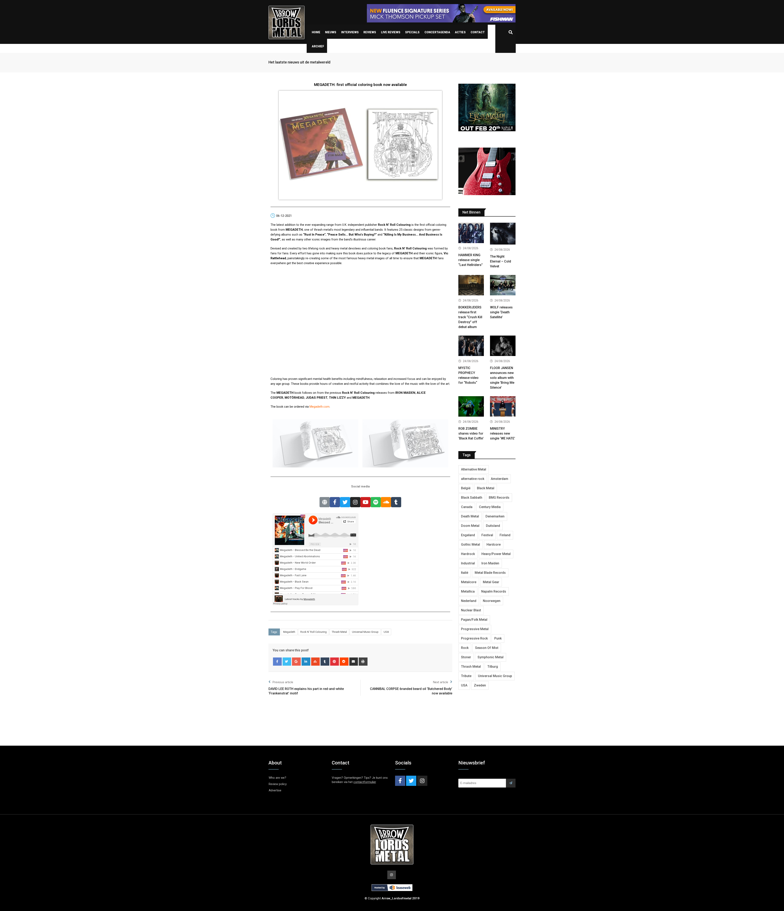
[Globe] (325, 502)
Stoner (466, 657)
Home (316, 32)
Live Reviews (390, 32)
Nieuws (330, 32)
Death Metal (470, 516)
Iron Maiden (490, 563)
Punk (498, 638)
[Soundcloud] (386, 502)
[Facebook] (335, 502)
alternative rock (472, 479)
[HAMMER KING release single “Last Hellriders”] (471, 233)
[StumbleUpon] (315, 661)
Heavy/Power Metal (496, 554)
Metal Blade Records (490, 573)
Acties (460, 32)
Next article (440, 682)
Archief (318, 46)
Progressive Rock (474, 638)
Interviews (350, 32)
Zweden (480, 685)
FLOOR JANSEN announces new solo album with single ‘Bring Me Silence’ (502, 377)
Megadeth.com (320, 406)
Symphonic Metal (490, 657)
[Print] (363, 661)
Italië (464, 573)
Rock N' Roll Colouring (313, 631)
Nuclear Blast (471, 610)
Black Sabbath (471, 497)
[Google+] (296, 661)
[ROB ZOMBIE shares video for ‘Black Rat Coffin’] (471, 407)
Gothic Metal (470, 544)
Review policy (278, 784)
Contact (478, 32)
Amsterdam (499, 479)
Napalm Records (493, 591)
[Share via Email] (353, 661)
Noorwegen (491, 601)
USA (386, 631)
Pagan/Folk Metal (474, 620)
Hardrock (468, 554)
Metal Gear (491, 582)
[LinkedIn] (306, 661)
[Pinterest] (334, 661)
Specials (412, 32)
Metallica (468, 591)
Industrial (468, 563)
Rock (465, 648)
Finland (505, 535)
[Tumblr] (396, 502)
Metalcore (468, 582)
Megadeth (289, 631)
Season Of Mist (486, 648)
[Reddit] (344, 661)
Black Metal (485, 488)
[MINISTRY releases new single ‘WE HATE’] (503, 407)
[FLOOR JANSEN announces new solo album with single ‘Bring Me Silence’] (503, 346)
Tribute (466, 676)
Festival (487, 535)
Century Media (490, 507)
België (465, 488)
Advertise (275, 790)
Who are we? (277, 778)
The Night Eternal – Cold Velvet (500, 261)
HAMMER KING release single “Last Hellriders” (470, 260)
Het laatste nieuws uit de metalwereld (299, 62)
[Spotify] (376, 502)
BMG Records (499, 497)
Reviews (369, 32)
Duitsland (493, 526)
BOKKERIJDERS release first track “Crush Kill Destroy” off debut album (470, 317)
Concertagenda (437, 32)
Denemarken (495, 516)
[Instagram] (355, 502)
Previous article (283, 682)
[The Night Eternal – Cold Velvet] (503, 234)
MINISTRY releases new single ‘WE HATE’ (502, 433)
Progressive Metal (475, 629)
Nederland (468, 601)
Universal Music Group (365, 631)
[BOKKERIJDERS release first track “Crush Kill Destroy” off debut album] (471, 285)
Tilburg (492, 667)
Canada (466, 507)
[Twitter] (345, 502)
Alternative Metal (473, 469)
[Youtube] (365, 502)
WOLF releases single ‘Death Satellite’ (501, 312)
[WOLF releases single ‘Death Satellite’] (503, 285)
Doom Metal (470, 526)
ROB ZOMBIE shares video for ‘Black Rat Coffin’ (471, 433)
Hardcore (494, 544)
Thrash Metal (339, 631)
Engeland (468, 535)
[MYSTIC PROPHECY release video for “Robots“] (471, 346)
